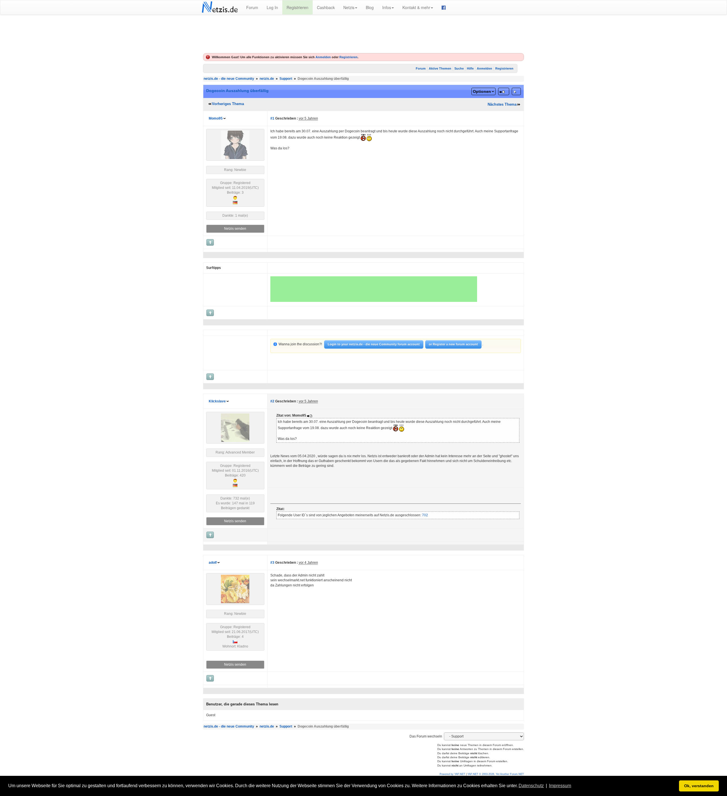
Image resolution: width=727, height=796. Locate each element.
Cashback (326, 7)
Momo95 (216, 118)
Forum (252, 7)
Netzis (348, 7)
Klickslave (217, 401)
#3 (272, 563)
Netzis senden (235, 229)
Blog (370, 7)
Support (285, 79)
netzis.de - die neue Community (229, 79)
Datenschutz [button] (531, 785)
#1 (272, 118)
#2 (272, 401)
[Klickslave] (235, 428)
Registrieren (297, 7)
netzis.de (267, 79)
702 (424, 515)
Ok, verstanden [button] (699, 786)
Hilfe (470, 68)
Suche (459, 68)
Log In (272, 7)
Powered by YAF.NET (452, 774)
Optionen (482, 91)
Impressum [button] (560, 785)
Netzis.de (220, 7)
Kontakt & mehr (416, 7)
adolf (213, 563)
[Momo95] (235, 145)
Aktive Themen (440, 68)
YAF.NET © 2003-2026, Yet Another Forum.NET (495, 774)
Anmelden (323, 57)
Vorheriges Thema (228, 104)
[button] (574, 786)
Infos (386, 7)
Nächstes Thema (502, 104)
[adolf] (235, 589)
